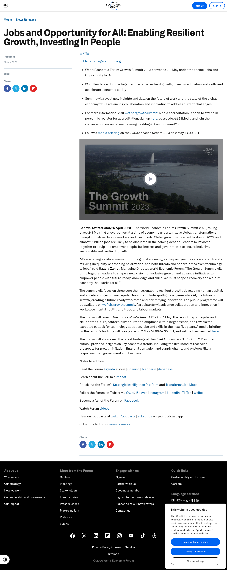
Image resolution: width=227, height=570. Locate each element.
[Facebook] (7, 88)
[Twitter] (16, 88)
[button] (151, 179)
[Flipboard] (33, 88)
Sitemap (113, 554)
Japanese (165, 369)
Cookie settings (195, 561)
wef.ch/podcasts (123, 416)
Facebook (131, 400)
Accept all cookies (196, 551)
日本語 (84, 53)
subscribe (145, 416)
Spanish (134, 369)
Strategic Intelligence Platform (136, 385)
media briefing (109, 133)
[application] (151, 179)
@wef (130, 393)
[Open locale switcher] (4, 559)
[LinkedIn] (24, 88)
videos (104, 408)
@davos (141, 393)
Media (8, 19)
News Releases (26, 19)
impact (121, 377)
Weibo (198, 393)
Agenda (109, 369)
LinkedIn (173, 393)
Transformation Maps (181, 385)
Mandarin (149, 369)
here (154, 118)
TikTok (186, 393)
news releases (119, 424)
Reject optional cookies (195, 542)
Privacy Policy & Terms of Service (113, 547)
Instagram (157, 393)
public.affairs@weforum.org (100, 61)
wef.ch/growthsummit (141, 113)
